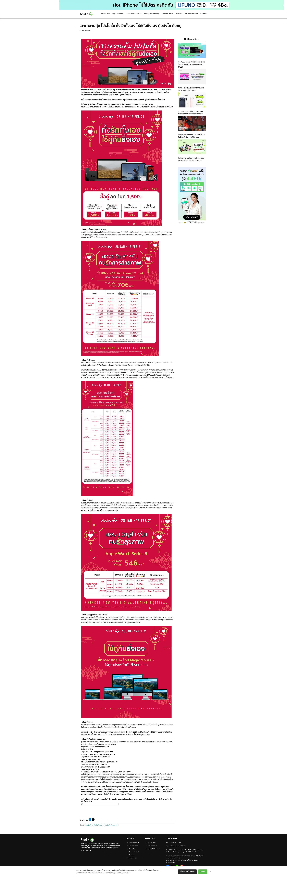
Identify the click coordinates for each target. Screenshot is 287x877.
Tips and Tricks (133, 846)
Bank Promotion (152, 846)
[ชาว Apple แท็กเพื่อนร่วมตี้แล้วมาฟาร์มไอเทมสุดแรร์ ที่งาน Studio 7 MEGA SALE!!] (192, 51)
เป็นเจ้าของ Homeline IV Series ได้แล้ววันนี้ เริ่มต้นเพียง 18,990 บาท (191, 135)
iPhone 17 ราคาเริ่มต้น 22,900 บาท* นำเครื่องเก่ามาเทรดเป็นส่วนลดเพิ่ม (191, 112)
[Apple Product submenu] (123, 13)
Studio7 (88, 825)
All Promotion (152, 843)
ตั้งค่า (128, 873)
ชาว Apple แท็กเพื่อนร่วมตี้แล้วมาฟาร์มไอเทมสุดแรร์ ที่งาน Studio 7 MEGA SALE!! (191, 64)
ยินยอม (203, 871)
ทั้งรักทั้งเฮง (98, 825)
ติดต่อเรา (131, 855)
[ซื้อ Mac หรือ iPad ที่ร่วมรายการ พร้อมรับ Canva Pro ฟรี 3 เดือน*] (192, 77)
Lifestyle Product (134, 843)
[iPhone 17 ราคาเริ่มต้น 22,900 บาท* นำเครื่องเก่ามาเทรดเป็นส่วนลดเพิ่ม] (192, 100)
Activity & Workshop (153, 849)
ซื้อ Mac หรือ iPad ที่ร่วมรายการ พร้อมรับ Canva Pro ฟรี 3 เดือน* (191, 89)
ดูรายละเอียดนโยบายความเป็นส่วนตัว (88, 873)
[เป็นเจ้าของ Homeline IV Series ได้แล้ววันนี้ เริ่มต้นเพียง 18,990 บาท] (192, 124)
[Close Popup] (210, 871)
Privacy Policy (133, 858)
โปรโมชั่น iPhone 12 (111, 825)
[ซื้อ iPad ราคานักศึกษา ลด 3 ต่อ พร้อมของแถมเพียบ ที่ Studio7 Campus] (192, 147)
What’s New (132, 849)
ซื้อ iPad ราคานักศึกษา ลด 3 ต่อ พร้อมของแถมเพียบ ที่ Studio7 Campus (191, 159)
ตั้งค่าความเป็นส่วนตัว (187, 871)
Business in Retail (134, 852)
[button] (143, 5)
